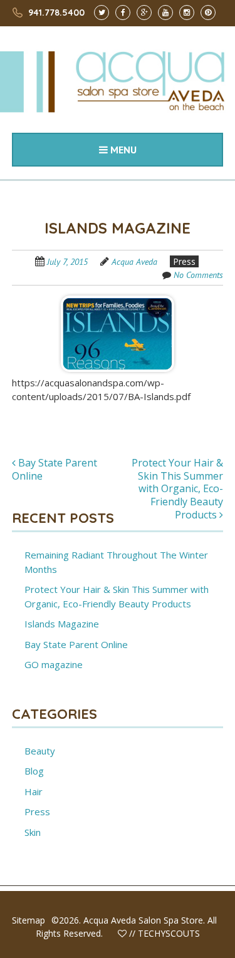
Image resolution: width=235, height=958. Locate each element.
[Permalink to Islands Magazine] (117, 299)
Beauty (39, 750)
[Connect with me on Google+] (144, 12)
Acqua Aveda (134, 261)
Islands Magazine (61, 623)
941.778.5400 (56, 12)
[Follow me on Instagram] (186, 12)
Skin (32, 832)
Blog (34, 771)
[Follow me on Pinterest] (208, 12)
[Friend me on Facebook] (122, 12)
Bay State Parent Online (54, 469)
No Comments (198, 275)
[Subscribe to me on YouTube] (165, 12)
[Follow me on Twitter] (101, 12)
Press (184, 261)
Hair (33, 791)
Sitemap (28, 920)
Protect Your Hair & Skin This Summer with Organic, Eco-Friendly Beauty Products (177, 489)
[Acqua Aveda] (117, 100)
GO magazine (53, 664)
